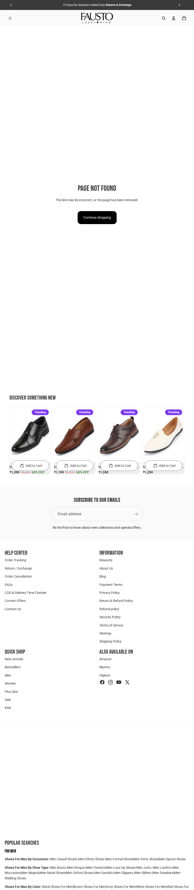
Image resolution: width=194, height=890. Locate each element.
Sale (8, 700)
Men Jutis (143, 867)
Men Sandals (104, 873)
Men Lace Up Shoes (120, 867)
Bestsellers (13, 667)
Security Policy (110, 617)
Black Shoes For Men (57, 887)
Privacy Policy (109, 593)
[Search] (164, 18)
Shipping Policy (110, 641)
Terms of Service (111, 625)
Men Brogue (76, 867)
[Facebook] (102, 682)
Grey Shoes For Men (121, 887)
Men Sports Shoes (172, 859)
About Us (106, 568)
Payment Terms (110, 585)
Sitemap (105, 633)
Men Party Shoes (145, 859)
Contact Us (13, 609)
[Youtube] (119, 682)
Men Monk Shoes (52, 873)
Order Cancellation (18, 576)
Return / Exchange (18, 568)
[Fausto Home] (97, 18)
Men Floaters (96, 867)
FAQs (9, 585)
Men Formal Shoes (119, 859)
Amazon (105, 659)
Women (10, 684)
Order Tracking (15, 560)
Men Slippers (124, 873)
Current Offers (15, 601)
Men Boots (58, 867)
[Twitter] (127, 682)
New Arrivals (14, 659)
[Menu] (10, 18)
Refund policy (109, 609)
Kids (8, 708)
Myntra (104, 667)
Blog (102, 576)
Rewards (105, 560)
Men (8, 675)
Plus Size (11, 692)
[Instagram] (110, 682)
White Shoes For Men (151, 887)
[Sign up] (136, 514)
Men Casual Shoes (63, 859)
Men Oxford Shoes (79, 873)
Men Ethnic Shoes (91, 859)
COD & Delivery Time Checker (26, 593)
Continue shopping (97, 217)
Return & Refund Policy (116, 601)
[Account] (173, 18)
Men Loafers (162, 867)
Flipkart (104, 675)
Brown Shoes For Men (89, 887)
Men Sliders (143, 873)
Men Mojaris (30, 873)
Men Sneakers (163, 873)
